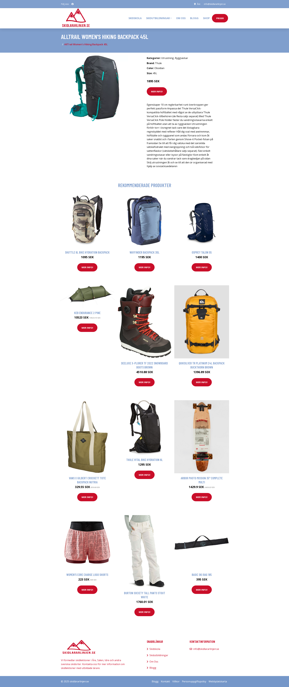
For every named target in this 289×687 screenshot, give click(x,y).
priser (220, 18)
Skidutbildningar (158, 655)
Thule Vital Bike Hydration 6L (144, 460)
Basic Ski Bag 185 (202, 574)
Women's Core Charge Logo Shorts (87, 574)
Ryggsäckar (181, 58)
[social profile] (72, 4)
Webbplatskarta (218, 681)
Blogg (194, 18)
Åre (198, 4)
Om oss (181, 18)
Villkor (176, 681)
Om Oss (153, 661)
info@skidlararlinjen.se (215, 4)
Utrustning (167, 58)
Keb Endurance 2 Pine (87, 313)
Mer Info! (157, 91)
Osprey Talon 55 (202, 252)
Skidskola (135, 18)
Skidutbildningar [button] (158, 18)
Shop (206, 18)
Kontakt (165, 681)
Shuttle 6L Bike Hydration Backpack (87, 252)
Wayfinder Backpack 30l (144, 252)
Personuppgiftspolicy (194, 681)
